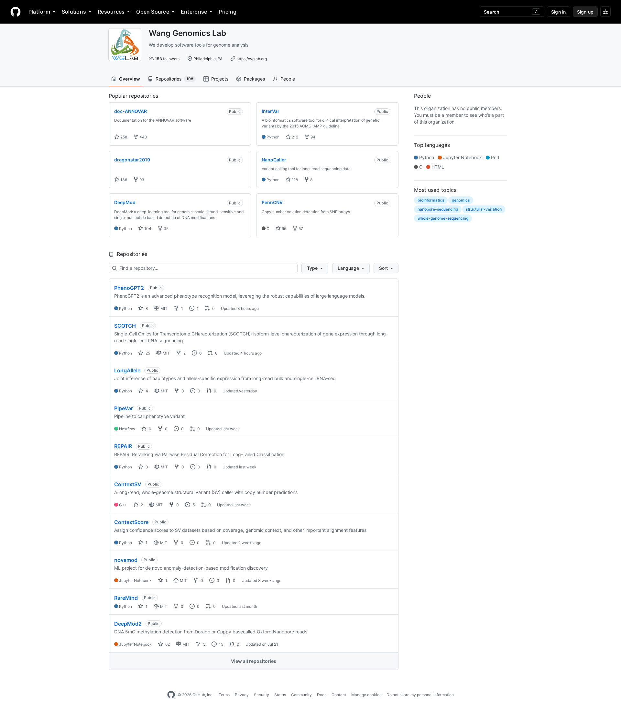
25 (147, 353)
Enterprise (194, 11)
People (287, 79)
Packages (254, 79)
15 (220, 644)
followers (167, 58)
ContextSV (127, 484)
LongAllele (127, 370)
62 (167, 644)
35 (166, 228)
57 (300, 228)
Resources (111, 11)
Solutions (74, 11)
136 (123, 179)
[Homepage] (15, 11)
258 (123, 137)
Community (301, 694)
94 (312, 137)
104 (147, 228)
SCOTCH (125, 326)
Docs (321, 694)
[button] (314, 268)
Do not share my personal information (420, 694)
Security (261, 694)
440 (142, 137)
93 (141, 179)
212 (294, 137)
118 (294, 179)
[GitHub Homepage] (171, 695)
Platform (39, 11)
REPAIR (123, 446)
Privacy (242, 694)
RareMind (126, 598)
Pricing (227, 11)
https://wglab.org (251, 58)
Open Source (152, 11)
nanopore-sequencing (438, 209)
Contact (339, 694)
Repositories (174, 79)
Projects (219, 79)
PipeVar (123, 408)
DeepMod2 (128, 623)
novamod (125, 560)
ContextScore (131, 522)
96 (283, 228)
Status (280, 694)
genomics (461, 200)
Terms (224, 694)
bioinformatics (431, 200)
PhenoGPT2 (129, 288)
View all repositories (253, 661)
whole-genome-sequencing (443, 218)
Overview (129, 79)
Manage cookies (366, 694)
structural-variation (484, 209)
